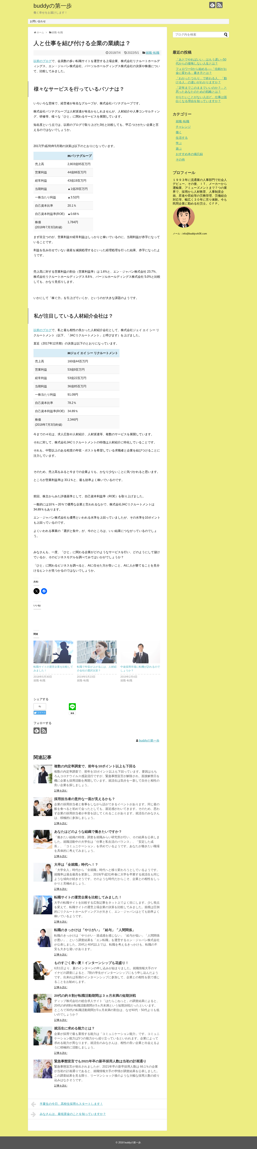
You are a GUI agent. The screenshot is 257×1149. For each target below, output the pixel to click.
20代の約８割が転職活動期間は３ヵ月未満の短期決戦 (95, 995)
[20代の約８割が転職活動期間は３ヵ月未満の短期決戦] (42, 1003)
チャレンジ (183, 126)
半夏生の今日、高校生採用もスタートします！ (71, 1103)
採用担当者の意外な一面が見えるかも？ (84, 799)
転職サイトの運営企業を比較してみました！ (88, 897)
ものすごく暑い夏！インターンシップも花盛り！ (91, 963)
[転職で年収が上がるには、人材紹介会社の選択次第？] (97, 652)
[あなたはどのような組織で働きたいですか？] (42, 839)
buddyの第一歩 (52, 6)
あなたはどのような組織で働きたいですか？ (88, 831)
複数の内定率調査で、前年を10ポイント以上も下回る (95, 766)
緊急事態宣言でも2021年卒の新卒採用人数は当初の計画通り (100, 1061)
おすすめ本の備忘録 (189, 154)
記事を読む (60, 790)
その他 (180, 159)
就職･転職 (152, 52)
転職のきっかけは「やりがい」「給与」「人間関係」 (94, 930)
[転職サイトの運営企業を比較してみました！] (53, 652)
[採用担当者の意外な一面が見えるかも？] (42, 806)
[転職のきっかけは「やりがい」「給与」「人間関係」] (42, 937)
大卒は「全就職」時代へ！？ (76, 864)
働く (179, 132)
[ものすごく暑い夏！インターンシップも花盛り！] (42, 970)
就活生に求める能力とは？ (74, 1028)
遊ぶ (179, 148)
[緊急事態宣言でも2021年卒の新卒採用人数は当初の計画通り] (42, 1069)
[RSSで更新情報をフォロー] (219, 5)
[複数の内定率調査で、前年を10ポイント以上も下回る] (42, 773)
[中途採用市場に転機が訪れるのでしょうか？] (140, 652)
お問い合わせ (38, 21)
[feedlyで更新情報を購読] (212, 5)
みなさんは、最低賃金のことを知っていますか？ (73, 1114)
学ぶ (179, 143)
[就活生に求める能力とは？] (42, 1036)
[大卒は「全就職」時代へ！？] (42, 872)
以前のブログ (42, 61)
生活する (182, 137)
